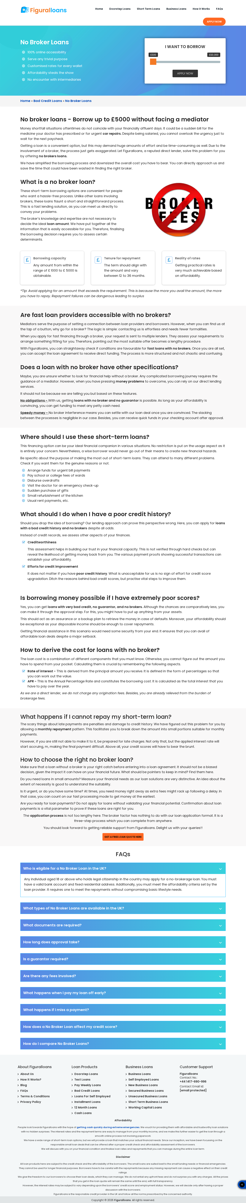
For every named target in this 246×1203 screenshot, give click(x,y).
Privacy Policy (30, 1102)
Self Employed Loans (143, 1079)
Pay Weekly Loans (87, 1085)
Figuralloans (122, 1200)
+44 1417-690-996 (193, 1081)
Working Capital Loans (145, 1107)
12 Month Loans (85, 1107)
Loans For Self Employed (92, 1096)
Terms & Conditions (35, 1096)
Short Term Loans (148, 9)
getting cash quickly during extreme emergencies (108, 1127)
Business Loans (176, 9)
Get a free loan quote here (123, 837)
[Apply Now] (228, 1184)
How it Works (201, 9)
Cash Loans (83, 1113)
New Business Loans (143, 1085)
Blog (23, 1085)
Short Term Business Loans (148, 1102)
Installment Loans (87, 1102)
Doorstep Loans (120, 9)
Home (99, 9)
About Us (27, 1074)
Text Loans (82, 1079)
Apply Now (214, 21)
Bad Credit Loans (87, 1091)
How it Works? (30, 1079)
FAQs (219, 9)
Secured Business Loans (146, 1091)
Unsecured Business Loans (147, 1096)
